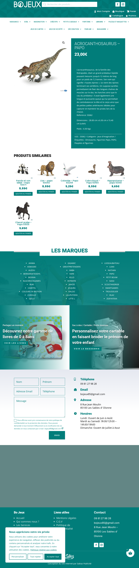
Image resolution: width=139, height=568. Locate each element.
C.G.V (59, 521)
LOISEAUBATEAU (111, 263)
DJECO (32, 298)
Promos (132, 15)
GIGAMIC (72, 263)
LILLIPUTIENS (72, 295)
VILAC (111, 295)
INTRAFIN (71, 281)
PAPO (113, 139)
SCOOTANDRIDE (112, 284)
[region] (35, 545)
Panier (133, 11)
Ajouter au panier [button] (23, 194)
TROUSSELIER (112, 291)
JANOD (72, 284)
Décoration (73, 29)
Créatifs (54, 22)
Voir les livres (15, 343)
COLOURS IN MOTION (32, 291)
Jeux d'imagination (105, 136)
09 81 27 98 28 (88, 383)
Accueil (20, 518)
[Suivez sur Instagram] (123, 4)
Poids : (80, 128)
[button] (63, 42)
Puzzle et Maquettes (118, 22)
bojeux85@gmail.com (92, 394)
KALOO (72, 291)
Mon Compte (103, 11)
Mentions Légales (66, 518)
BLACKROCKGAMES (32, 281)
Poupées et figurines (84, 143)
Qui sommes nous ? (27, 521)
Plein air (88, 29)
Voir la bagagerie (87, 349)
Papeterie (86, 22)
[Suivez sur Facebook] (117, 4)
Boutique (119, 11)
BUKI (32, 284)
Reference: (81, 115)
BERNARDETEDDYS (31, 273)
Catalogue (117, 15)
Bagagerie (101, 29)
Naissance (14, 22)
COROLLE (32, 295)
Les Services (23, 525)
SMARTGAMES (111, 288)
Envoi (57, 435)
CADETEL (32, 288)
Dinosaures (90, 139)
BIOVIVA (31, 277)
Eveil (26, 22)
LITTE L (72, 298)
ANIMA (32, 263)
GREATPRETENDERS (72, 266)
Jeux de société (55, 29)
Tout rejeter (35, 556)
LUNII (111, 266)
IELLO (71, 277)
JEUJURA (71, 288)
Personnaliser (18, 556)
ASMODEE (31, 266)
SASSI (111, 281)
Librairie (99, 22)
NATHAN (112, 270)
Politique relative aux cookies (43, 550)
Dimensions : (83, 120)
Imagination (39, 22)
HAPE (71, 273)
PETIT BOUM (111, 277)
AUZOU (32, 270)
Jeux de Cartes (36, 29)
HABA (71, 270)
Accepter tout (53, 556)
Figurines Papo (103, 139)
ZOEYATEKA (112, 298)
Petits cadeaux (70, 22)
